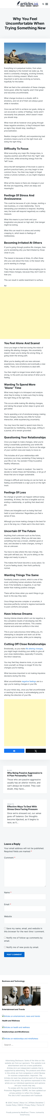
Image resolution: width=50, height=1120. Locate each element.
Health (10, 804)
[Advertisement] (25, 313)
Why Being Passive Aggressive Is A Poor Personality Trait (24, 774)
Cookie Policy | (12, 1105)
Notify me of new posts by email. (22, 947)
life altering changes (34, 648)
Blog (9, 770)
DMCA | (21, 1105)
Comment (9, 857)
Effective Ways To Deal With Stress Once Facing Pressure (22, 808)
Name (7, 892)
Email (7, 904)
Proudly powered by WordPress (17, 1112)
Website (8, 916)
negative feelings (29, 681)
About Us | (24, 1103)
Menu (46, 4)
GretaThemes (25, 1115)
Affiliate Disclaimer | (36, 1103)
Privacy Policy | (31, 1105)
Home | (16, 1103)
